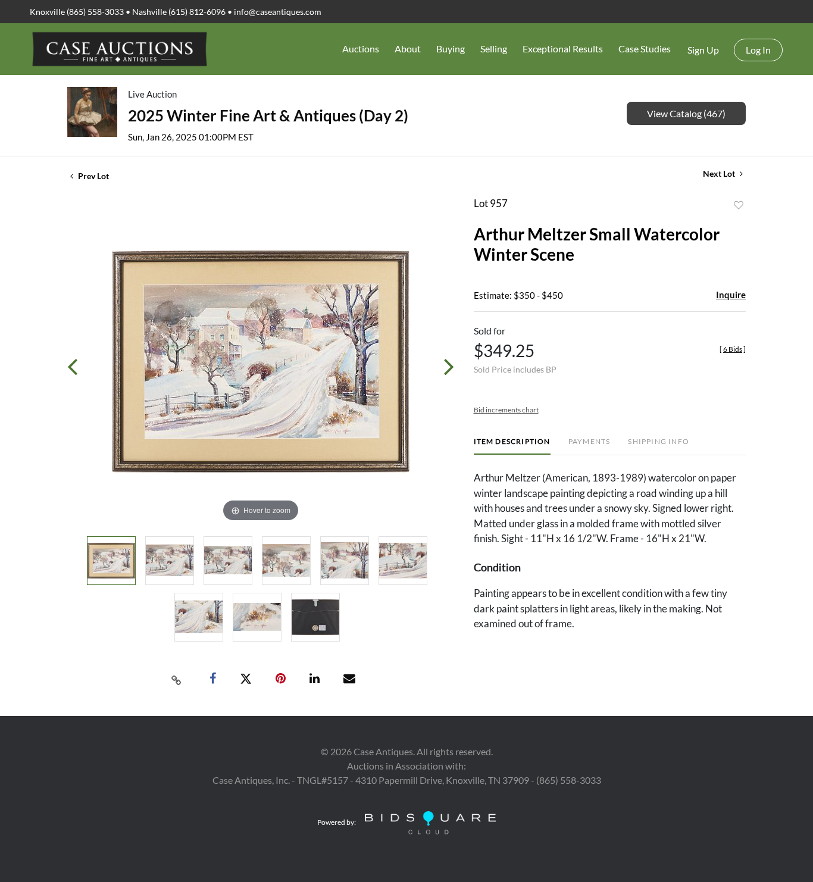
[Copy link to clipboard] (177, 679)
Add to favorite (738, 205)
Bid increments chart (506, 409)
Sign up (703, 49)
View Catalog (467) (686, 113)
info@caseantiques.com (277, 12)
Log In (758, 49)
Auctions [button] (360, 48)
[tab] (512, 446)
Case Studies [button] (644, 48)
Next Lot (720, 173)
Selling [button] (493, 48)
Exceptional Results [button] (563, 48)
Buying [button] (450, 48)
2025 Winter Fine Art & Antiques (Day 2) (268, 115)
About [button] (408, 48)
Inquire (731, 294)
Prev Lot (92, 176)
